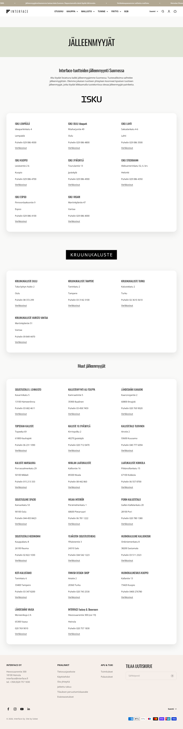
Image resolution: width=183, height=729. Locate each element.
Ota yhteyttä (63, 681)
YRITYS (114, 11)
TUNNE (101, 11)
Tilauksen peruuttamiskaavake (72, 691)
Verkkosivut (21, 147)
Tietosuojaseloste (66, 671)
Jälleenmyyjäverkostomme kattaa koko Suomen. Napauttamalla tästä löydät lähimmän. (56, 3)
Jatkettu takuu (64, 686)
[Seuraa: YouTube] (22, 709)
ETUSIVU (59, 11)
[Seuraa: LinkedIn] (29, 709)
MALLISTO (86, 11)
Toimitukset (107, 671)
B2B (126, 11)
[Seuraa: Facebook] (8, 709)
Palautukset (107, 676)
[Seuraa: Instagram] (15, 709)
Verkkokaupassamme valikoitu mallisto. (129, 3)
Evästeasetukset (65, 696)
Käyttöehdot (63, 676)
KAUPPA (71, 11)
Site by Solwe (32, 719)
